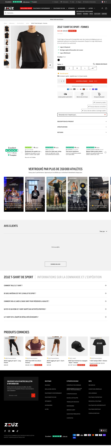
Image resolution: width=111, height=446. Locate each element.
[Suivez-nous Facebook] (5, 431)
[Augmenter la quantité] (64, 81)
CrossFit (79, 13)
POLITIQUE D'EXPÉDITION (95, 397)
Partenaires (65, 2)
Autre (47, 409)
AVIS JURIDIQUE (93, 393)
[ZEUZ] (11, 424)
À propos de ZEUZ (72, 393)
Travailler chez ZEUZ (73, 401)
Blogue (79, 2)
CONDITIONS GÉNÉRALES (95, 389)
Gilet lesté (97, 13)
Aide (73, 2)
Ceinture (104, 13)
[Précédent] (36, 19)
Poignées (85, 13)
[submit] (33, 395)
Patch (91, 13)
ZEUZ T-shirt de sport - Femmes (39, 23)
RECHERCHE (92, 385)
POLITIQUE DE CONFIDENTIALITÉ (97, 405)
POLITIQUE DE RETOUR (95, 409)
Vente (27, 23)
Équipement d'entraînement (53, 393)
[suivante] (77, 19)
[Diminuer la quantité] (58, 81)
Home (5, 23)
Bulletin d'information (90, 2)
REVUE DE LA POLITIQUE (95, 401)
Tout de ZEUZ (20, 23)
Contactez (70, 417)
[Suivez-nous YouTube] (13, 431)
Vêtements (11, 23)
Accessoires (48, 405)
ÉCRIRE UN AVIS (55, 264)
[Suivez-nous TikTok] (17, 431)
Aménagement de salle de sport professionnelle (74, 389)
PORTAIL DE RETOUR (94, 413)
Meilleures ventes (26, 8)
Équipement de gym (50, 397)
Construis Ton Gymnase (74, 385)
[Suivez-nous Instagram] (9, 431)
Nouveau (47, 385)
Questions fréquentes (73, 413)
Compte (56, 2)
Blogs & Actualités (72, 397)
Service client (71, 409)
